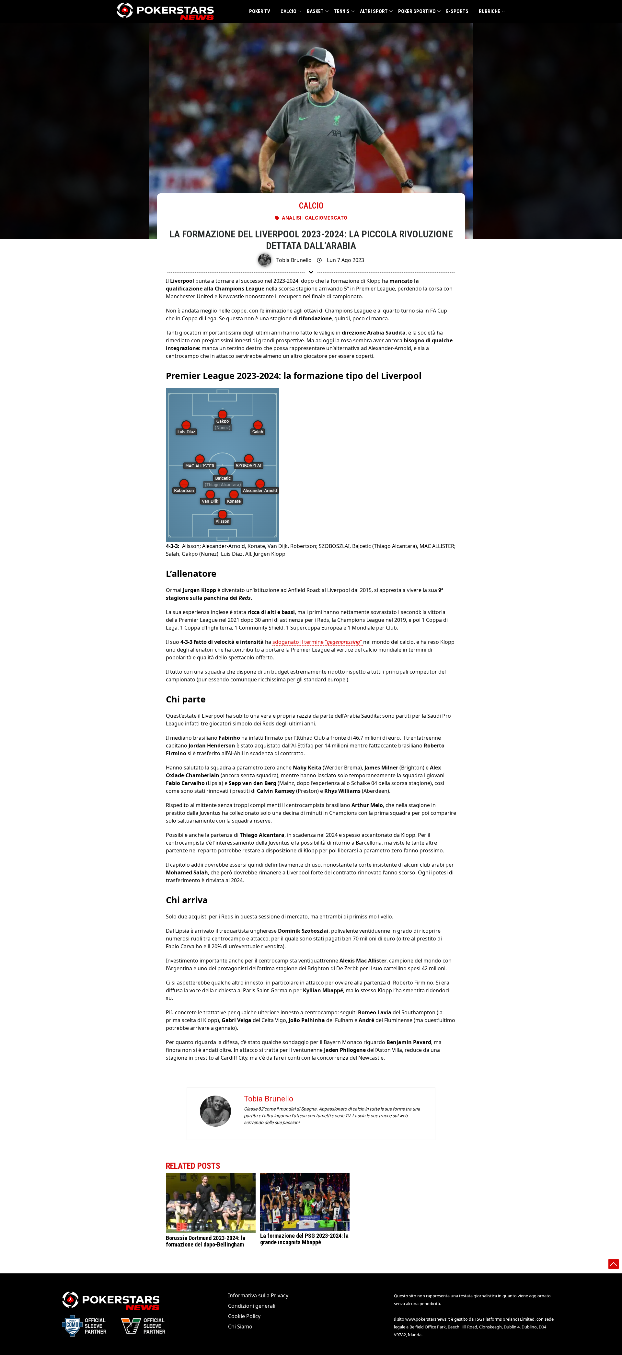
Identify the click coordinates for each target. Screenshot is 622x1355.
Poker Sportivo (417, 11)
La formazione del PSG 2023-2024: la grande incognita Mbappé (304, 1239)
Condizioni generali (251, 1305)
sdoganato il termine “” (317, 641)
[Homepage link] (165, 11)
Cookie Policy (244, 1316)
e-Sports (457, 11)
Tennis (342, 11)
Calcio (288, 11)
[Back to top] (613, 1264)
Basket (315, 11)
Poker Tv (259, 11)
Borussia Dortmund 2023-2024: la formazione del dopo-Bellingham (205, 1241)
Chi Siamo (240, 1326)
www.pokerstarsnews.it (427, 1319)
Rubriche (489, 11)
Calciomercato (326, 218)
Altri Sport (374, 11)
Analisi (291, 218)
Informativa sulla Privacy (258, 1295)
